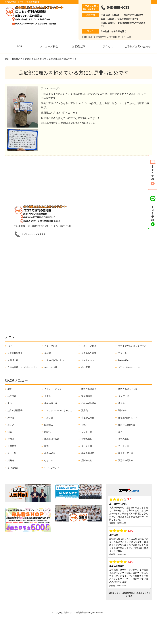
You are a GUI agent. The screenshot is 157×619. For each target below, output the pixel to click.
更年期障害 (86, 396)
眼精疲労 (48, 424)
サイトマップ (87, 360)
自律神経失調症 (88, 403)
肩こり (121, 432)
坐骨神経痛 (49, 453)
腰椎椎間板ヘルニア (128, 417)
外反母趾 (12, 396)
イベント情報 (50, 367)
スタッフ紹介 (50, 346)
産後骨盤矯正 (87, 453)
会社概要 (85, 367)
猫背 (10, 389)
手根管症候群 (87, 417)
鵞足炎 (84, 410)
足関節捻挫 (86, 460)
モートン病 (123, 446)
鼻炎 (10, 403)
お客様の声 (78, 46)
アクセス (108, 46)
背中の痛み (123, 439)
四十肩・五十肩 (125, 453)
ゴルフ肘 (48, 417)
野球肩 (11, 417)
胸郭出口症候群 (51, 439)
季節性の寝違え (88, 389)
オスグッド (123, 396)
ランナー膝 (86, 432)
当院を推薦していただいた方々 (23, 367)
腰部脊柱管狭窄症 (126, 424)
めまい (11, 424)
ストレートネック (52, 389)
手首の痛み (86, 439)
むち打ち (48, 460)
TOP (19, 46)
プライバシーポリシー (129, 367)
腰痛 (46, 446)
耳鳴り (84, 424)
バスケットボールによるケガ (58, 410)
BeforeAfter (123, 360)
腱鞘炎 (11, 460)
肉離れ (47, 432)
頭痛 (10, 432)
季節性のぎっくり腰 (128, 389)
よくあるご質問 (88, 353)
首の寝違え (13, 467)
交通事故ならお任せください (132, 346)
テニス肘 (12, 453)
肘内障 (11, 439)
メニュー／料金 (49, 46)
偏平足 (47, 396)
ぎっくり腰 (86, 446)
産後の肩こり (50, 403)
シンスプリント (51, 467)
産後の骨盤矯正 (15, 353)
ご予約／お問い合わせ (137, 46)
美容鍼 (47, 353)
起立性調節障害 (15, 410)
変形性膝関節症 (125, 460)
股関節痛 (12, 446)
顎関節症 (122, 410)
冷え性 (121, 403)
